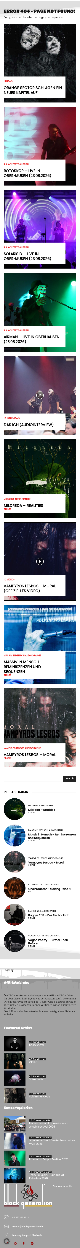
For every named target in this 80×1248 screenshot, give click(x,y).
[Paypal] (23, 1244)
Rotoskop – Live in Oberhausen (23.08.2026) (27, 173)
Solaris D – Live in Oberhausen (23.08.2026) (27, 256)
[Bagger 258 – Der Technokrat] (14, 915)
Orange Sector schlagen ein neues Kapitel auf (33, 90)
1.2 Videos (9, 579)
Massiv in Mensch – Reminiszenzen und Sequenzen (23, 666)
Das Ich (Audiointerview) (29, 424)
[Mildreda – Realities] (40, 478)
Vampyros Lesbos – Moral (30, 754)
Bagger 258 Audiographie (42, 911)
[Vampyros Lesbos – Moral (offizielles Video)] (40, 561)
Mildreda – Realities (23, 505)
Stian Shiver (36, 1045)
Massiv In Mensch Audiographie (22, 655)
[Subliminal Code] (14, 1095)
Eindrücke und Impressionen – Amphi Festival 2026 (48, 1124)
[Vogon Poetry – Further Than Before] (14, 941)
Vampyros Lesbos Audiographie (22, 748)
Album (7, 509)
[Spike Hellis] (14, 1078)
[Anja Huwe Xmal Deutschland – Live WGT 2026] (14, 1141)
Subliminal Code (39, 1096)
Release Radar (16, 792)
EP (29, 892)
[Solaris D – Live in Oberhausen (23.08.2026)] (40, 229)
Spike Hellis (36, 1079)
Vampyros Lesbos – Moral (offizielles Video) (30, 588)
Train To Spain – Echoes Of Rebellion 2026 (46, 1176)
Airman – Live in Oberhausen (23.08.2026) (32, 339)
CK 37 (33, 1062)
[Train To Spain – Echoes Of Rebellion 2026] (14, 1175)
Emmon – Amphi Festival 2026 (48, 1159)
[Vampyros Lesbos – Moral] (40, 727)
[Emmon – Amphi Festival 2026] (14, 1158)
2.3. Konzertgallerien (16, 164)
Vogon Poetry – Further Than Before (48, 941)
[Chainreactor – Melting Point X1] (14, 888)
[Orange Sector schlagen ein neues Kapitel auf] (40, 63)
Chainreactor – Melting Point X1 (49, 889)
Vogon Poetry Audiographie (44, 936)
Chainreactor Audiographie (44, 885)
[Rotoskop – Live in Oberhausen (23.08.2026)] (40, 146)
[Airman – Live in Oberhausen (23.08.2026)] (40, 312)
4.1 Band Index (37, 1042)
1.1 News (8, 81)
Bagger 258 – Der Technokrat (48, 915)
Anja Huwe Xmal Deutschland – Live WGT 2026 (52, 1142)
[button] (6, 1241)
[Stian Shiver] (14, 1044)
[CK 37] (14, 1061)
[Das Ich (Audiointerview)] (40, 395)
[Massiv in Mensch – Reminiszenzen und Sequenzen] (40, 644)
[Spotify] (32, 1244)
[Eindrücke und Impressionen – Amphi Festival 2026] (14, 1123)
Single (7, 758)
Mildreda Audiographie (17, 499)
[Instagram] (15, 1244)
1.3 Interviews (12, 418)
